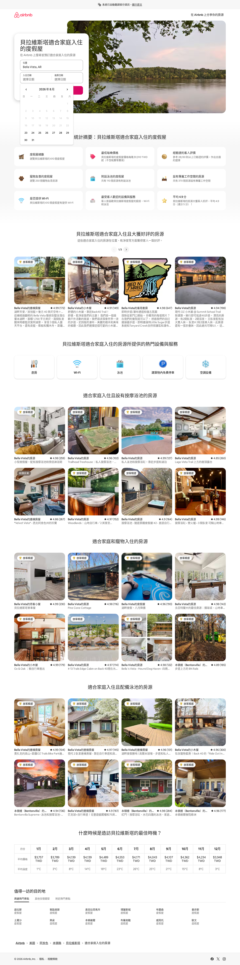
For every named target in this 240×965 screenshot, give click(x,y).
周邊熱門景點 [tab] (21, 898)
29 (67, 132)
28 (60, 132)
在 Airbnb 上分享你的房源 (207, 15)
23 (26, 132)
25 (39, 132)
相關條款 (53, 959)
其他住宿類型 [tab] (42, 898)
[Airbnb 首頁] (23, 14)
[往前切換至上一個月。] (26, 89)
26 (46, 132)
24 (32, 132)
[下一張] (126, 249)
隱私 (41, 959)
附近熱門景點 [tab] (62, 898)
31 (33, 140)
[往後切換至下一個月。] (67, 89)
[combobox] (51, 67)
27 (53, 132)
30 (25, 140)
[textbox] (36, 79)
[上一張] (114, 249)
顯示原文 (137, 4)
